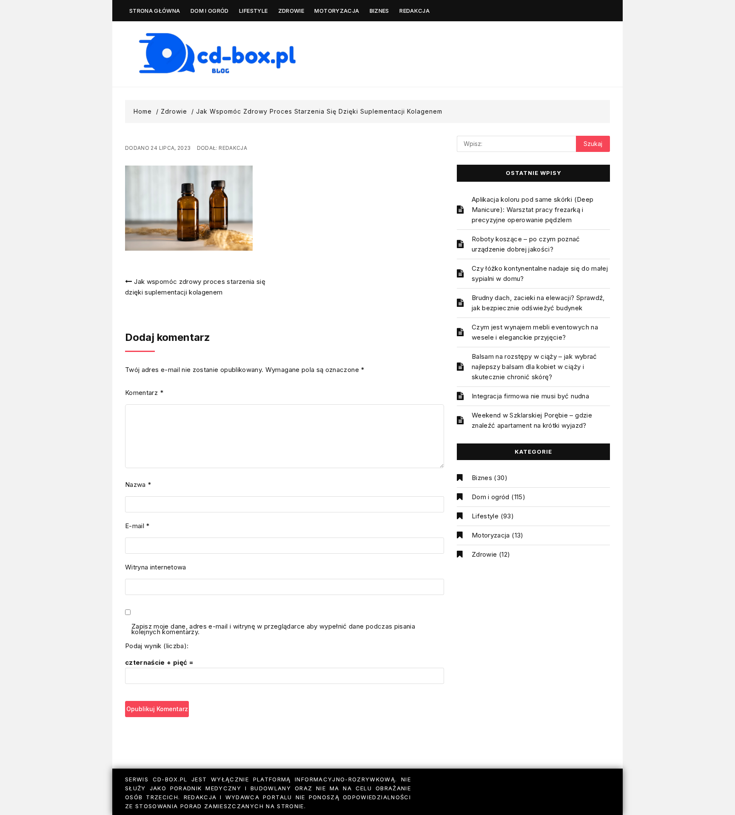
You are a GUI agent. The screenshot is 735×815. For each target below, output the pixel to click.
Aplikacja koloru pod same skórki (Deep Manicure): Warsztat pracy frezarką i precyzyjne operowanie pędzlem (532, 209)
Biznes (379, 10)
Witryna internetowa (155, 567)
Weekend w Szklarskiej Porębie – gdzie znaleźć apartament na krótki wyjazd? (532, 420)
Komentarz (144, 393)
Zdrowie (291, 10)
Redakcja (414, 10)
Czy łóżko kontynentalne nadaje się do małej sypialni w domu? (540, 273)
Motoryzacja (336, 10)
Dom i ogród (210, 10)
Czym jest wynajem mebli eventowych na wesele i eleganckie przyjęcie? (535, 332)
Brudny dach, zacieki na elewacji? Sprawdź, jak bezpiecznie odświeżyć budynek (538, 303)
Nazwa (138, 484)
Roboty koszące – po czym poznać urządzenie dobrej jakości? (526, 244)
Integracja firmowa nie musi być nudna (530, 396)
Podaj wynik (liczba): (156, 646)
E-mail (137, 526)
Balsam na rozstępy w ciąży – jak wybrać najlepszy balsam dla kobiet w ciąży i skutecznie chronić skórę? (534, 366)
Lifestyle (253, 10)
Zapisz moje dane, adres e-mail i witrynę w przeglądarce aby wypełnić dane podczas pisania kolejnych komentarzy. (273, 629)
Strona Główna (154, 10)
